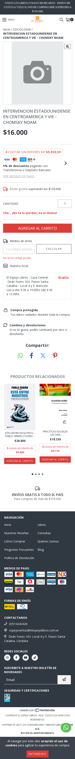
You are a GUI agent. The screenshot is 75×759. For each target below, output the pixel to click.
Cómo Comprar (14, 541)
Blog (41, 550)
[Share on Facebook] (31, 356)
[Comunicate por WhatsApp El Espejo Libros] (66, 727)
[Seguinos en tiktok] (35, 657)
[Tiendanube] (37, 711)
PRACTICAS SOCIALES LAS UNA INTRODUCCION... (55, 433)
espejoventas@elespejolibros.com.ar (34, 630)
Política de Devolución (19, 558)
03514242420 (18, 624)
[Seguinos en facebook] (16, 657)
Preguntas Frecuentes (19, 550)
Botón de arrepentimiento (37, 733)
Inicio (6, 29)
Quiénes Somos (48, 541)
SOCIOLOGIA (22, 29)
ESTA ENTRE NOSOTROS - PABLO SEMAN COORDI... (19, 434)
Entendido (37, 754)
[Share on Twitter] (43, 356)
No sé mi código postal (17, 258)
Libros (42, 525)
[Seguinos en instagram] (7, 657)
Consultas (44, 533)
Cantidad (10, 204)
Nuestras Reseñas (16, 533)
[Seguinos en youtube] (25, 657)
